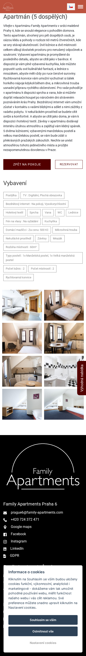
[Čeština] (71, 6)
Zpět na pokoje (27, 164)
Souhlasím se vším (43, 620)
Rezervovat (69, 164)
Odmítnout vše (43, 631)
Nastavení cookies (43, 643)
